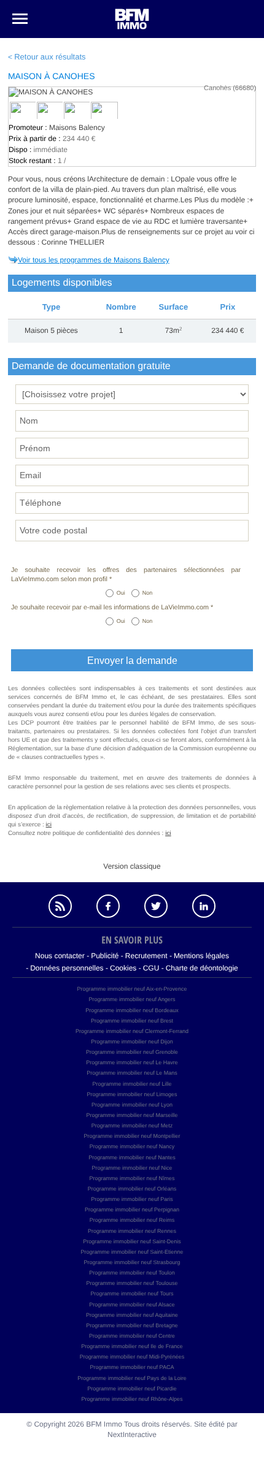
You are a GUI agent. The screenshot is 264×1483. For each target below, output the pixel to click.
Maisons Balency (77, 127)
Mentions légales (201, 955)
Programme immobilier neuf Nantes (132, 1157)
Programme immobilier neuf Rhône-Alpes (131, 1399)
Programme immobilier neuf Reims (132, 1220)
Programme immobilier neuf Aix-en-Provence (132, 989)
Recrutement (146, 955)
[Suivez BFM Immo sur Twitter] (156, 906)
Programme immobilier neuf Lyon (132, 1105)
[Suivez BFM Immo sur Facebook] (108, 906)
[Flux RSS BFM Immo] (60, 906)
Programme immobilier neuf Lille (131, 1084)
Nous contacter (60, 955)
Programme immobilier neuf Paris (132, 1199)
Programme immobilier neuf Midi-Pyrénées (132, 1357)
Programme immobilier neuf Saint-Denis (132, 1241)
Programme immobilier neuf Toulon (131, 1273)
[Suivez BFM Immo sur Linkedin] (204, 906)
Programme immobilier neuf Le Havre (132, 1062)
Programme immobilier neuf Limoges (132, 1094)
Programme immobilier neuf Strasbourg (131, 1262)
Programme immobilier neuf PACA (132, 1367)
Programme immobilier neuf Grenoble (132, 1052)
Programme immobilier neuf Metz (132, 1126)
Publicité (104, 955)
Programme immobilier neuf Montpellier (131, 1136)
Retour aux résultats (49, 56)
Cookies (123, 968)
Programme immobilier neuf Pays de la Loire (132, 1378)
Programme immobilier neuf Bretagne (132, 1325)
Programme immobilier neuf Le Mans (132, 1073)
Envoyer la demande (132, 660)
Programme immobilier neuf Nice (131, 1168)
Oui (121, 593)
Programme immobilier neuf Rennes (132, 1231)
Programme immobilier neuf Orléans (132, 1189)
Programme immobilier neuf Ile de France (132, 1346)
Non (147, 593)
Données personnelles (66, 968)
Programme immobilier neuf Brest (132, 1021)
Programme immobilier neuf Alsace (132, 1305)
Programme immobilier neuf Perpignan (132, 1210)
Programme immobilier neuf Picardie (132, 1389)
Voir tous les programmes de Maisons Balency (93, 260)
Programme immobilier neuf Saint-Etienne (131, 1252)
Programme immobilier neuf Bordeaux (132, 1010)
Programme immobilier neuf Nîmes (131, 1178)
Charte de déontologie (202, 968)
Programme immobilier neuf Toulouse (132, 1283)
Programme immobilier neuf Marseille (131, 1115)
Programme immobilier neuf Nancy (132, 1146)
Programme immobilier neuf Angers (131, 999)
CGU (151, 968)
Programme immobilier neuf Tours (132, 1293)
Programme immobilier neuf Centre (132, 1336)
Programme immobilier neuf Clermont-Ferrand (132, 1031)
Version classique (131, 866)
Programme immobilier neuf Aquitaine (132, 1315)
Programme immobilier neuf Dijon (132, 1042)
